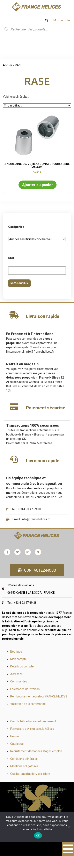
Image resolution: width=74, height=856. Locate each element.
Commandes (18, 681)
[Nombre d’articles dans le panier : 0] (46, 20)
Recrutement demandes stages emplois (36, 751)
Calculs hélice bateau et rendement (33, 721)
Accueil (7, 65)
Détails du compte (22, 666)
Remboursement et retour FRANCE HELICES (38, 696)
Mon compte (61, 20)
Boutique (16, 651)
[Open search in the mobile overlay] (37, 29)
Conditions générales (24, 758)
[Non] (69, 827)
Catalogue (17, 743)
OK (38, 835)
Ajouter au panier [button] (37, 185)
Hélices (15, 736)
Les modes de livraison (25, 689)
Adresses (16, 674)
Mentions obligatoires (24, 766)
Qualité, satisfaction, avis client (30, 773)
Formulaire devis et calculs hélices (32, 728)
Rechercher (19, 283)
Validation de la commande (28, 703)
